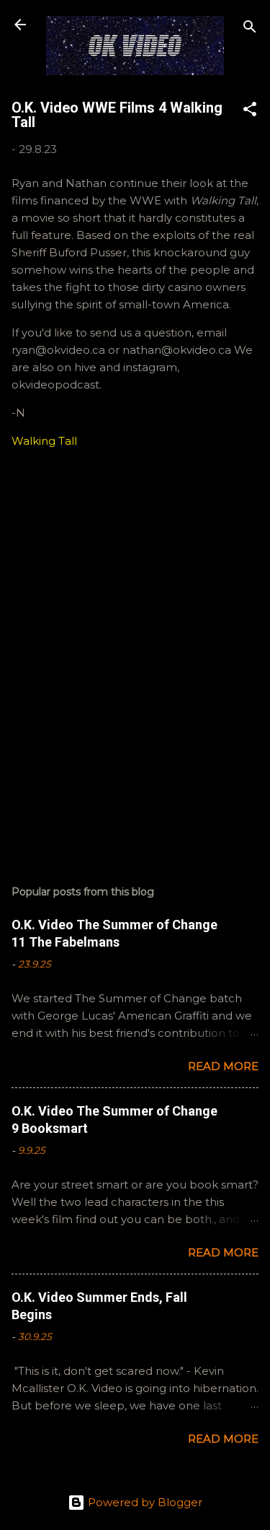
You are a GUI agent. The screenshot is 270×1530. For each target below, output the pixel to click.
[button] (249, 111)
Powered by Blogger (143, 1502)
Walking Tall (44, 441)
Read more (223, 1066)
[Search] (249, 29)
